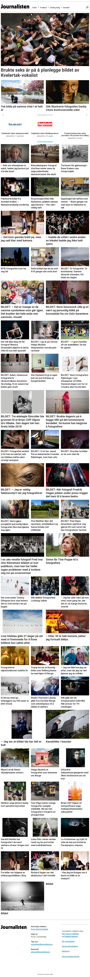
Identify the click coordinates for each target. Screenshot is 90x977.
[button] (3, 114)
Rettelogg (66, 951)
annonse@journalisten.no (40, 952)
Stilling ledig (55, 8)
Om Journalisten (68, 941)
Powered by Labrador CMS (45, 974)
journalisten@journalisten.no (42, 944)
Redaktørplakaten (71, 936)
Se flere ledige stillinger (45, 141)
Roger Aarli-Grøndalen (39, 929)
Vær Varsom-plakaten (70, 934)
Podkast (43, 8)
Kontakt (66, 8)
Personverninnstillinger (71, 956)
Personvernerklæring (70, 946)
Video (34, 8)
